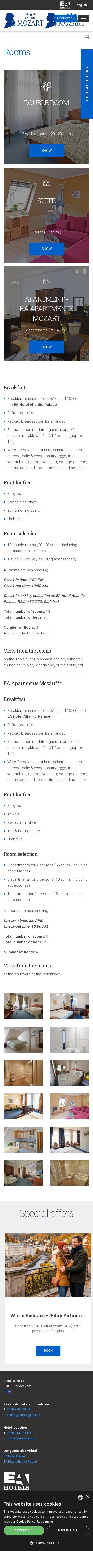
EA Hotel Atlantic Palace (20, 1461)
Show (47, 151)
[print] (87, 37)
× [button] (87, 1497)
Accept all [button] (24, 1530)
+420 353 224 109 (19, 1433)
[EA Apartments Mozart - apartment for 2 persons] (23, 1106)
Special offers (86, 84)
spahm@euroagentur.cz (23, 1415)
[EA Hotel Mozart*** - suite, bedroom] (23, 1040)
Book (46, 1350)
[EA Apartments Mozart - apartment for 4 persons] (70, 1140)
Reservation (66, 18)
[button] (46, 1543)
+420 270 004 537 (19, 1409)
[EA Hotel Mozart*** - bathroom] (70, 1040)
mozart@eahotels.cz (21, 1438)
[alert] (46, 1521)
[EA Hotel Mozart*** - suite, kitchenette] (23, 1140)
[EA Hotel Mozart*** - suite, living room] (70, 1106)
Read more (45, 1521)
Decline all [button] (68, 1530)
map (8, 1391)
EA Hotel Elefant (15, 1456)
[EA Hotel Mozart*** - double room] (23, 1006)
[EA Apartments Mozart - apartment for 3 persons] (70, 1006)
